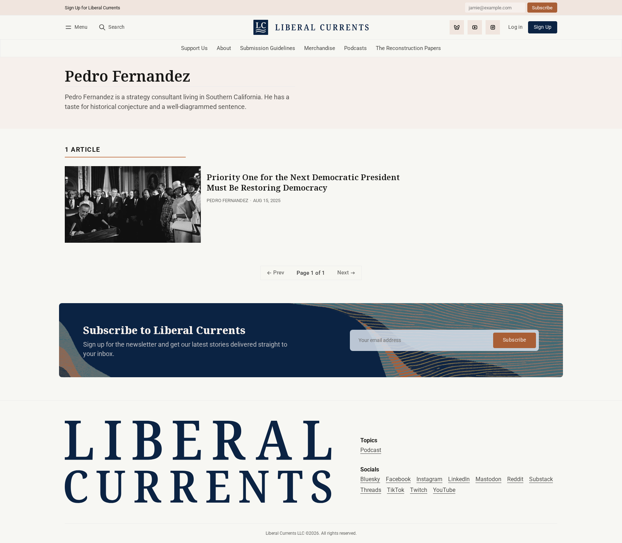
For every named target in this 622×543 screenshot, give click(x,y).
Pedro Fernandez (227, 200)
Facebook (398, 479)
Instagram (429, 479)
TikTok (395, 490)
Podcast (370, 450)
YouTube (444, 490)
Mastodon (488, 479)
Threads (370, 490)
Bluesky (370, 479)
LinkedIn (459, 479)
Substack (541, 479)
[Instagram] (493, 27)
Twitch (418, 490)
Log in (515, 27)
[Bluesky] (457, 27)
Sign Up (543, 27)
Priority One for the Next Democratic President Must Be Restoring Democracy (303, 182)
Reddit (515, 479)
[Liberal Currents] (198, 462)
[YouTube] (475, 27)
